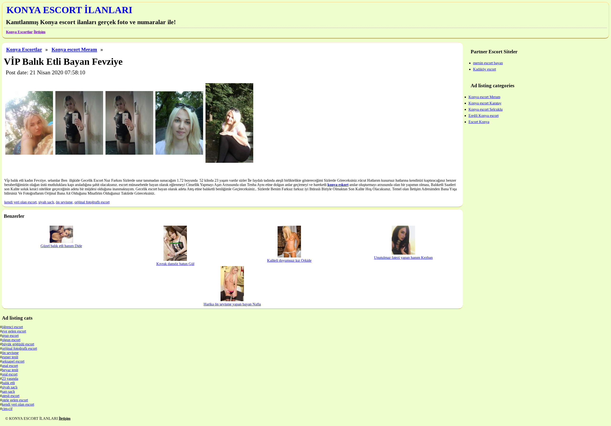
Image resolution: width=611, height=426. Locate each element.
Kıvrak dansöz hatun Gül (175, 264)
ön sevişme (64, 202)
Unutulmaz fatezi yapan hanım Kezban (403, 258)
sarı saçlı (8, 391)
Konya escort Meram (74, 49)
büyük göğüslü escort (18, 344)
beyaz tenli (10, 370)
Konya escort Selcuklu (486, 109)
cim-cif (7, 409)
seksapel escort (13, 361)
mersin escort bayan (488, 63)
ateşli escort (10, 396)
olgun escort (11, 340)
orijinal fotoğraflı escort (92, 202)
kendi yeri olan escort (20, 202)
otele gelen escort (15, 400)
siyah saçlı (46, 202)
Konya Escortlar (19, 32)
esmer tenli (10, 357)
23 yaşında (10, 379)
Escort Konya (479, 122)
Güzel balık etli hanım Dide (61, 246)
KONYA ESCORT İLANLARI (69, 10)
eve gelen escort (14, 331)
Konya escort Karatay (485, 103)
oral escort (9, 374)
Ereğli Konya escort (484, 116)
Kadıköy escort (484, 69)
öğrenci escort (12, 327)
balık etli (8, 383)
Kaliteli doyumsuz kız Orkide (289, 260)
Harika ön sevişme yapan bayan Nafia (232, 304)
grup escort (10, 335)
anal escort (10, 366)
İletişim (39, 32)
